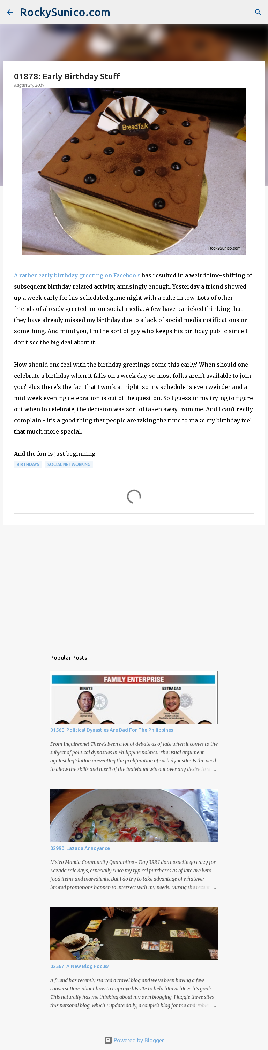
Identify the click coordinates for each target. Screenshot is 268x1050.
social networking (68, 464)
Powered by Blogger (138, 1040)
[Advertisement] (134, 584)
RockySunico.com (65, 12)
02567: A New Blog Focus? (79, 966)
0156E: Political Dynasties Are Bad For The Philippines (111, 730)
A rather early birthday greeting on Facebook (77, 275)
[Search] (258, 12)
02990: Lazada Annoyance (80, 848)
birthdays (28, 464)
